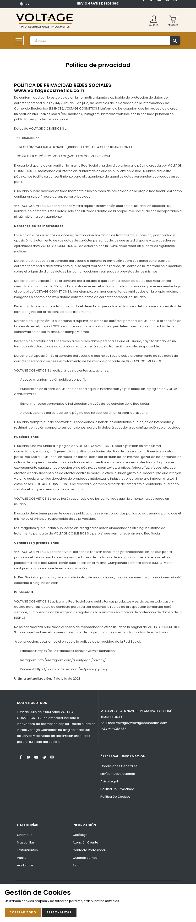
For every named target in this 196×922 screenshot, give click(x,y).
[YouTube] (36, 756)
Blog (76, 865)
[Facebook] (20, 756)
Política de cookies (115, 796)
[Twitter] (28, 756)
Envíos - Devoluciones (117, 773)
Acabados (25, 865)
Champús (24, 835)
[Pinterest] (44, 756)
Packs (21, 857)
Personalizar (59, 912)
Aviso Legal (109, 781)
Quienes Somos (85, 857)
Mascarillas (26, 842)
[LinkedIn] (143, 6)
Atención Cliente (85, 842)
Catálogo (80, 835)
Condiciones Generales (118, 766)
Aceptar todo (23, 912)
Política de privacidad (117, 789)
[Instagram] (52, 756)
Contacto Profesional (89, 850)
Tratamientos (27, 850)
